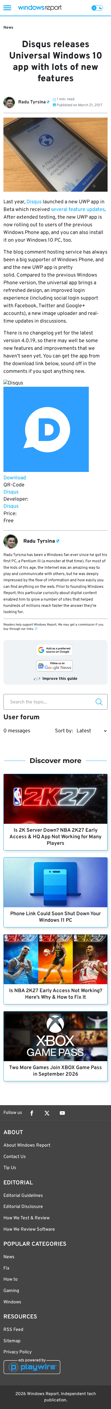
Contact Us (14, 1157)
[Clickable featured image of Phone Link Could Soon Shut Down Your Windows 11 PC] (55, 882)
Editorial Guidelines (23, 1196)
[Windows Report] (39, 8)
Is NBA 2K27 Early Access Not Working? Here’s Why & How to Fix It (55, 994)
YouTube (62, 1113)
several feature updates (78, 209)
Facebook (31, 1113)
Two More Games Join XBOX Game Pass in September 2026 (55, 1071)
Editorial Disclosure (23, 1207)
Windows (12, 1302)
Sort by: (64, 731)
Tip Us (9, 1168)
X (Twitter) (47, 1113)
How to (10, 1279)
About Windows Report (26, 1145)
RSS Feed (13, 1330)
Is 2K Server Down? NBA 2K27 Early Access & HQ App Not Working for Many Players (55, 837)
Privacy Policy (17, 1352)
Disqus (34, 202)
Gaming (11, 1291)
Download (14, 478)
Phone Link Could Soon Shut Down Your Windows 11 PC (55, 917)
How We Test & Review (26, 1218)
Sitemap (11, 1341)
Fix (6, 1268)
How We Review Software (29, 1229)
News (8, 27)
